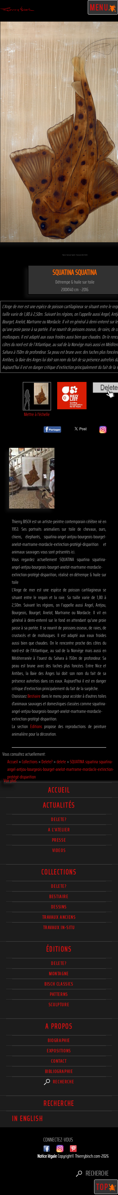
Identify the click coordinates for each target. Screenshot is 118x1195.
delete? (59, 819)
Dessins (59, 907)
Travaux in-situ (59, 927)
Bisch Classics (58, 984)
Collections (59, 872)
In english (27, 1118)
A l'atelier (59, 829)
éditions (59, 949)
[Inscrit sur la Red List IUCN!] (72, 405)
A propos (59, 1026)
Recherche (62, 1081)
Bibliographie (59, 1071)
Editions (36, 726)
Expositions (59, 1050)
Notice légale (48, 1156)
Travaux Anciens (59, 917)
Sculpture (59, 1004)
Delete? (59, 963)
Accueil (59, 790)
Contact (59, 1061)
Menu (99, 7)
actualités (59, 805)
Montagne (59, 973)
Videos (59, 850)
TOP (102, 1187)
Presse (59, 840)
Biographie (59, 1040)
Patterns (59, 994)
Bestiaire (34, 696)
